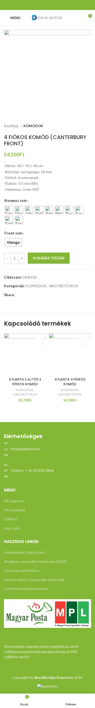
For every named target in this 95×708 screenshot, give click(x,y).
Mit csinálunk (15, 510)
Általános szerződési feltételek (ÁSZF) (35, 561)
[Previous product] (77, 126)
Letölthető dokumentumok (26, 588)
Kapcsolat (12, 528)
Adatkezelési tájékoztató (24, 552)
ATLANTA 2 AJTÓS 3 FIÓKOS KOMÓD (25, 381)
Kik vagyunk (14, 501)
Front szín (13, 233)
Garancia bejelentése (21, 570)
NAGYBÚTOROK (63, 286)
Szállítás (10, 519)
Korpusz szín (15, 200)
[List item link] (47, 449)
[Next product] (88, 126)
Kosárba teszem (48, 258)
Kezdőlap (11, 126)
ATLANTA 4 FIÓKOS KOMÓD (70, 381)
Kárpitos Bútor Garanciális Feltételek (34, 579)
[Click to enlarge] (13, 107)
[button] (39, 340)
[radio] (9, 210)
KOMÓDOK (33, 126)
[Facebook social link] (47, 5)
